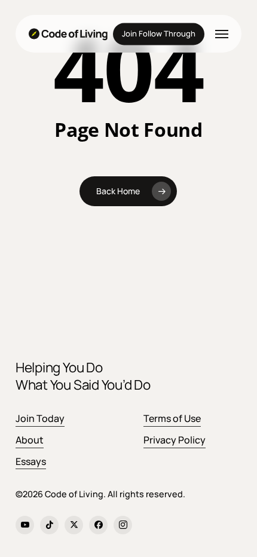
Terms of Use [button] (172, 418)
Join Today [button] (40, 418)
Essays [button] (31, 461)
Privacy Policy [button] (174, 439)
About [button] (30, 439)
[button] (221, 34)
